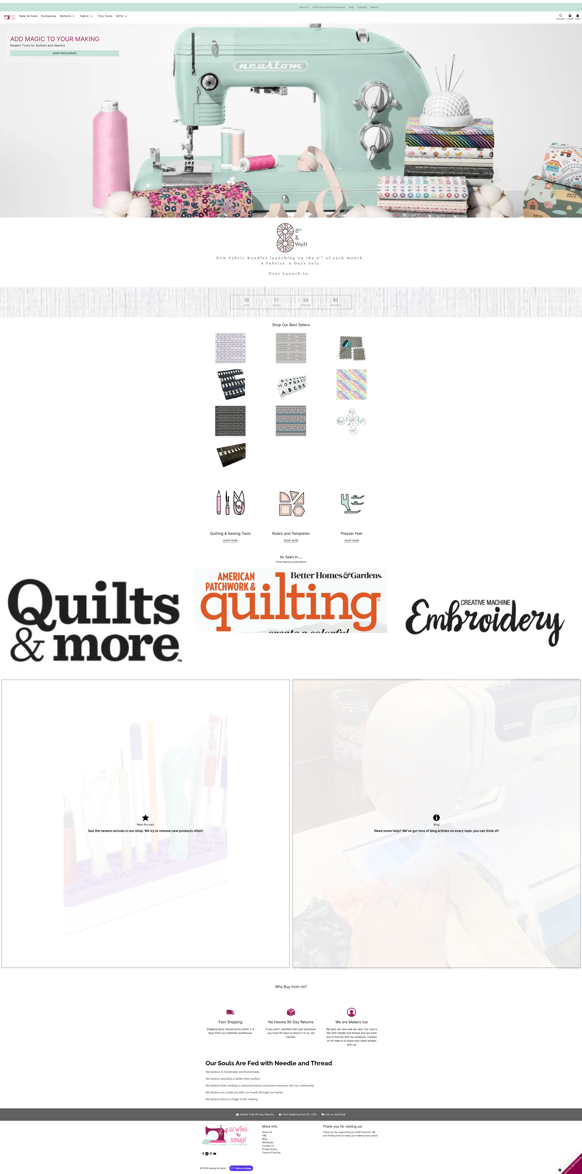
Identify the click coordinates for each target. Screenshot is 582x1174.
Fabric (84, 16)
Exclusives (48, 16)
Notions (65, 16)
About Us (304, 7)
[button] (571, 1163)
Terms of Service (271, 1152)
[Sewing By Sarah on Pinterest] (210, 1154)
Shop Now (291, 540)
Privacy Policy (269, 1149)
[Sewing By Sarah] (9, 17)
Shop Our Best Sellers (291, 325)
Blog (351, 7)
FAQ (264, 1135)
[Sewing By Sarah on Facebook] (203, 1154)
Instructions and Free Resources (329, 7)
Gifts (119, 16)
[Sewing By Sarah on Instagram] (206, 1154)
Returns (374, 7)
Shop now (230, 540)
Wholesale (267, 1142)
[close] (380, 1)
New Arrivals (28, 16)
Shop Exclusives (65, 53)
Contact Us (268, 1145)
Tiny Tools (105, 16)
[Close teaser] (559, 1170)
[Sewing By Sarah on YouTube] (214, 1154)
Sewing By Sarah (217, 1168)
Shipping (362, 7)
